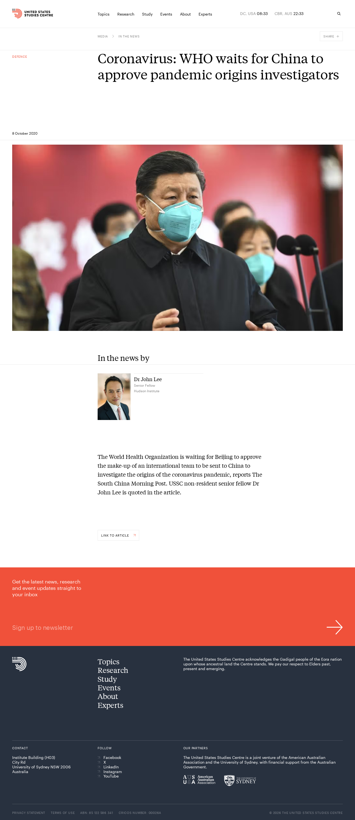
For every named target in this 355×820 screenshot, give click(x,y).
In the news (129, 36)
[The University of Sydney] (240, 780)
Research (113, 670)
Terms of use (63, 812)
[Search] (339, 13)
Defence (19, 56)
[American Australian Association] (199, 779)
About (108, 696)
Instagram (112, 771)
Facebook (112, 757)
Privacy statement (28, 812)
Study (107, 678)
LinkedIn (111, 767)
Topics (108, 661)
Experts (110, 705)
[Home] (20, 13)
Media (103, 36)
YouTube (111, 776)
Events (109, 687)
